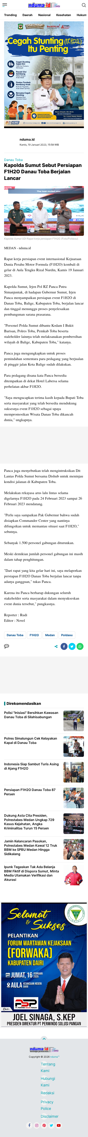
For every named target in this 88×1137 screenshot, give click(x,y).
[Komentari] (6, 646)
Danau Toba (13, 160)
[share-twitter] (72, 646)
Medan (50, 635)
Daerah (28, 15)
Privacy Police (44, 1102)
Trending (10, 15)
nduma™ (54, 1056)
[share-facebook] (64, 646)
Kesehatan (63, 15)
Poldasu (67, 635)
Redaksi (44, 1093)
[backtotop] (44, 1039)
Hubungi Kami (44, 1079)
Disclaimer (44, 1116)
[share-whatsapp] (80, 646)
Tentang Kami (44, 1065)
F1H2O (34, 635)
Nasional (44, 15)
